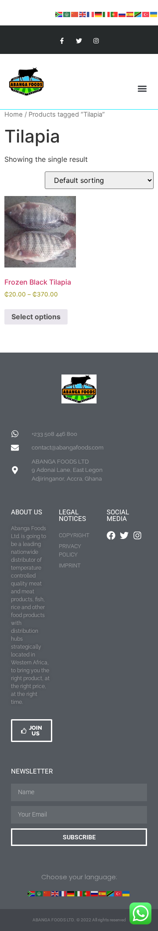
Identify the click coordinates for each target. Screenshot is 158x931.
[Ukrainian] (154, 14)
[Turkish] (146, 14)
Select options (36, 316)
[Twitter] (78, 40)
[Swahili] (138, 14)
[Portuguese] (114, 14)
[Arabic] (67, 14)
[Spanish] (130, 14)
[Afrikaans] (59, 14)
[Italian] (107, 14)
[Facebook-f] (61, 40)
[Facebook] (111, 535)
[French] (91, 14)
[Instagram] (96, 40)
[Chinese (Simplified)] (75, 14)
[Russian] (122, 14)
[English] (83, 14)
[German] (99, 14)
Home (13, 114)
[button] (142, 89)
